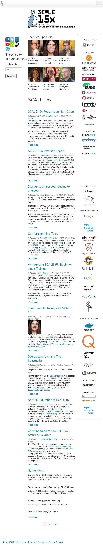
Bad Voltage (55, 375)
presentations (55, 411)
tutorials (65, 411)
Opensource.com (63, 245)
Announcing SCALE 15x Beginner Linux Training (50, 267)
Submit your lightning (43, 250)
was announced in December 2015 (57, 160)
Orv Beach (44, 273)
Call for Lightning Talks (43, 234)
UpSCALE (34, 245)
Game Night (36, 470)
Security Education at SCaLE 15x (49, 400)
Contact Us (21, 542)
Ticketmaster (34, 390)
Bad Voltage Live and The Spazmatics (44, 358)
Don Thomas (45, 404)
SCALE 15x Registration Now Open (51, 111)
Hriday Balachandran (48, 439)
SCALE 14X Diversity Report (46, 151)
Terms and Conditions (37, 542)
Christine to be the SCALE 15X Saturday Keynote (48, 433)
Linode (47, 390)
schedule (51, 337)
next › (56, 524)
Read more (33, 144)
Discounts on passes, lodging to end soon (49, 188)
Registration (33, 120)
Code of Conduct (56, 542)
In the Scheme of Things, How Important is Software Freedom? (50, 345)
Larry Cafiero (45, 195)
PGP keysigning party (51, 413)
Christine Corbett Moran (60, 446)
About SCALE (8, 542)
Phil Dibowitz (45, 155)
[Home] (2, 3)
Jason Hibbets (46, 238)
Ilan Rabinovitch (46, 116)
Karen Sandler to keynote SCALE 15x (49, 310)
